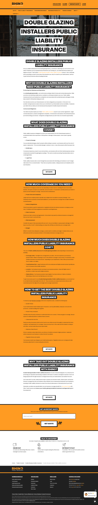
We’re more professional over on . (76, 483)
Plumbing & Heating (34, 481)
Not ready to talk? (68, 448)
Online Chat (17, 448)
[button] (74, 416)
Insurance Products (54, 10)
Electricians (33, 483)
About (75, 10)
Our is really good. (74, 479)
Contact (15, 13)
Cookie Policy (21, 494)
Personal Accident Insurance (17, 487)
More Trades (33, 488)
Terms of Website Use (28, 494)
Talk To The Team (53, 483)
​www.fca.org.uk (32, 500)
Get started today (66, 386)
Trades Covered (66, 10)
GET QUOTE (49, 349)
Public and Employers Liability (17, 485)
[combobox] (48, 416)
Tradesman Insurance (40, 10)
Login (84, 4)
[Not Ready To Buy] (64, 444)
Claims (65, 4)
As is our (72, 481)
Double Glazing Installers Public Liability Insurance (50, 72)
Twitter (77, 485)
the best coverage (36, 300)
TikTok (82, 485)
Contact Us (52, 485)
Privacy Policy (15, 494)
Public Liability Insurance (25, 10)
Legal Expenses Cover (16, 483)
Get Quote (49, 424)
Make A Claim (52, 479)
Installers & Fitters (34, 485)
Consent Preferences (46, 494)
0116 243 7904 (57, 4)
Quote (14, 10)
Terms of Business (37, 494)
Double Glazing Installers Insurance (33, 463)
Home (13, 463)
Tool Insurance (15, 481)
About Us (51, 487)
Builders (32, 479)
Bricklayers (33, 487)
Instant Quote (74, 4)
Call (39, 448)
